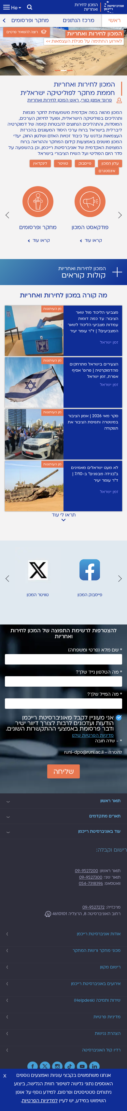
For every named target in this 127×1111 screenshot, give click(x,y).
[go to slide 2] (63, 70)
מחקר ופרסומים (30, 20)
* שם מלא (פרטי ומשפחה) (95, 650)
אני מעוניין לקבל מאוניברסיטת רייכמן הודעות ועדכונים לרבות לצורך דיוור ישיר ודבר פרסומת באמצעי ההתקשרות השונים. (60, 723)
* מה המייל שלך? (104, 694)
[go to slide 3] (57, 70)
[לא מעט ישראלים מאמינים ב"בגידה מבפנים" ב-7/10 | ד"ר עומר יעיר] (93, 486)
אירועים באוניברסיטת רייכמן (95, 983)
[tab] (63, 272)
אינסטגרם (107, 171)
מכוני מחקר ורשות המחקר (96, 950)
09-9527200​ (86, 870)
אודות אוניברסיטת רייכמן (98, 934)
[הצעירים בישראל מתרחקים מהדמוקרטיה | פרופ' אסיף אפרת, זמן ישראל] (34, 382)
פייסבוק (84, 163)
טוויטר (63, 163)
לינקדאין (40, 163)
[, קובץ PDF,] (34, 434)
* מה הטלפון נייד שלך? (99, 672)
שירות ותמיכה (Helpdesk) (97, 1000)
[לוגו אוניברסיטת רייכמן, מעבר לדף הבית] (114, 7)
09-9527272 (93, 907)
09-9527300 (90, 877)
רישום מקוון (110, 967)
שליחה (63, 771)
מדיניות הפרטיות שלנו (93, 735)
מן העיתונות (52, 309)
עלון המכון (110, 163)
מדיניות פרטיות (106, 1017)
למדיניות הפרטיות (40, 1101)
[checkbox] (63, 723)
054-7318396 (91, 883)
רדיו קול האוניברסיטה (101, 1050)
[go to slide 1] (70, 70)
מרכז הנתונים (78, 20)
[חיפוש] (29, 7)
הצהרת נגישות (107, 1033)
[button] (119, 215)
